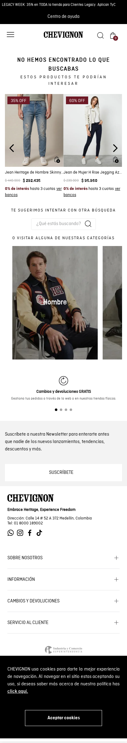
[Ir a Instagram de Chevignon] (22, 533)
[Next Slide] (115, 148)
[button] (10, 35)
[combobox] (63, 224)
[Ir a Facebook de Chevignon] (31, 533)
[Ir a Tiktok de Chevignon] (41, 533)
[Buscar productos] (88, 224)
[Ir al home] (63, 37)
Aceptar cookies (63, 718)
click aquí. (17, 691)
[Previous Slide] (12, 148)
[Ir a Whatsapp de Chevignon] (12, 533)
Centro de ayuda (63, 17)
